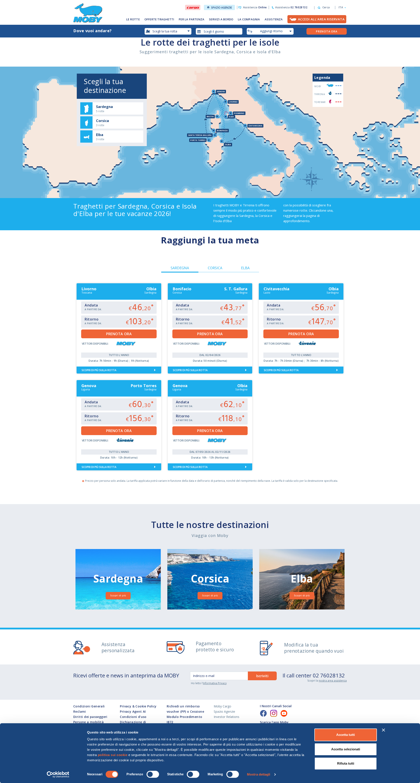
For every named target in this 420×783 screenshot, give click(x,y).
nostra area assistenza (333, 680)
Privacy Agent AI (133, 711)
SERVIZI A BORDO (221, 19)
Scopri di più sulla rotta (99, 370)
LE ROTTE (133, 19)
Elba (245, 268)
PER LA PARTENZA (191, 19)
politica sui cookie (113, 755)
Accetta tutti (345, 735)
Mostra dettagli (258, 774)
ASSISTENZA (274, 19)
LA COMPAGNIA (249, 19)
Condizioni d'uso (133, 717)
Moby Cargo (222, 706)
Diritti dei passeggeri (90, 717)
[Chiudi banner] (383, 730)
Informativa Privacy (215, 683)
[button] (341, 7)
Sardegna (180, 268)
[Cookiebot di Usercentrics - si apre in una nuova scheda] (58, 774)
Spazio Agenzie (221, 7)
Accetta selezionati (345, 749)
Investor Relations (226, 717)
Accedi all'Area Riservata (321, 19)
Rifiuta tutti (345, 763)
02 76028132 (329, 675)
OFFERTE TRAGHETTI (159, 19)
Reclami (79, 711)
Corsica (215, 268)
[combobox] (219, 31)
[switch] (153, 774)
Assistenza (255, 7)
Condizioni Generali (89, 706)
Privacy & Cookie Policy (138, 706)
